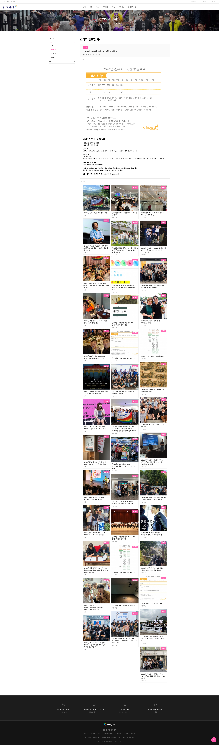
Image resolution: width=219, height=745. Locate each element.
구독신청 (53, 57)
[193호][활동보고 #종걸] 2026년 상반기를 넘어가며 (124, 214)
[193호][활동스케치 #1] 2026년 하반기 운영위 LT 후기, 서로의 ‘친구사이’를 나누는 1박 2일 (96, 285)
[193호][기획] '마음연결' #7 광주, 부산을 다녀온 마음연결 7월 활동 (95, 322)
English (194, 1)
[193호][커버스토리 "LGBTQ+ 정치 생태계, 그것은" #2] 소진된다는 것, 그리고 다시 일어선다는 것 (125, 250)
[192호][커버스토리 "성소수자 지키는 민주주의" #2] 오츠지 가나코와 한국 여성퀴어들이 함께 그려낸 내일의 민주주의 (124, 429)
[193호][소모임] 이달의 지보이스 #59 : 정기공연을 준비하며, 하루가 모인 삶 (94, 357)
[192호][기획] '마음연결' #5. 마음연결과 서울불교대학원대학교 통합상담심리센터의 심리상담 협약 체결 (95, 570)
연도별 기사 (117, 24)
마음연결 (51, 38)
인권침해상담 (132, 7)
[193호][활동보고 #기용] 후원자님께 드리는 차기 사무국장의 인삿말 (153, 214)
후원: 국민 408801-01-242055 (9, 1)
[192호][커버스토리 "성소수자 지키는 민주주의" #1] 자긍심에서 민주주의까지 (95, 428)
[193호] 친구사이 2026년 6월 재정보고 (152, 356)
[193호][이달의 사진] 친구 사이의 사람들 (95, 213)
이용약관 (86, 734)
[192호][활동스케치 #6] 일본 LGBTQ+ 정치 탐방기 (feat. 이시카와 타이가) (94, 534)
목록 (83, 181)
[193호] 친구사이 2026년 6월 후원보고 (123, 358)
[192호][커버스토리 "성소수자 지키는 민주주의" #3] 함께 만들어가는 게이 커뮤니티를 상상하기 (152, 462)
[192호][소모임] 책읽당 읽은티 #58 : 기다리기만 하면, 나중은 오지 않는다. (151, 534)
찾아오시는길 (117, 734)
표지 (52, 45)
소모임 (62, 61)
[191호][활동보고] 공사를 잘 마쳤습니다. (124, 605)
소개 (84, 7)
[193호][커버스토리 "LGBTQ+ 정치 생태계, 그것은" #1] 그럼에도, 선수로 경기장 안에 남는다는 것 (96, 248)
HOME (101, 24)
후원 (113, 7)
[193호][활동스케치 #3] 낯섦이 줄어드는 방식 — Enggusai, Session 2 (153, 286)
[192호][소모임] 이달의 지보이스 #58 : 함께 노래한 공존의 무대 (123, 538)
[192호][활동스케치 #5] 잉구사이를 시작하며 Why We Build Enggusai (122, 502)
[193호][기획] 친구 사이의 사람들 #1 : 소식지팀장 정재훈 (152, 322)
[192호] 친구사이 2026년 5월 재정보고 (123, 572)
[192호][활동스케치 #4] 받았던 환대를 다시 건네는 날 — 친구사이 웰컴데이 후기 (153, 498)
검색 (214, 1)
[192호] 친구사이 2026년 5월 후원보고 (152, 603)
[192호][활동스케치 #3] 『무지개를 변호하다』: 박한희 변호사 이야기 (93, 498)
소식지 (110, 24)
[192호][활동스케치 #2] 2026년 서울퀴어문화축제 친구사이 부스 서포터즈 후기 (124, 466)
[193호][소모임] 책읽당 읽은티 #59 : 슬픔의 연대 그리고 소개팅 (123, 324)
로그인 (204, 1)
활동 (91, 7)
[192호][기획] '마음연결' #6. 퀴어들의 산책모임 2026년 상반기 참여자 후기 (152, 569)
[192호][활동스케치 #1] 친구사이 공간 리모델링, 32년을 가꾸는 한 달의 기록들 (94, 463)
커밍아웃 (105, 7)
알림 (97, 7)
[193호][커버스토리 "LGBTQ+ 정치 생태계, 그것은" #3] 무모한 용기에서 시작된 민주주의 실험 (153, 250)
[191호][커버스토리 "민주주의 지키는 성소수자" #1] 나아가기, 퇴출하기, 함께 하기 (152, 639)
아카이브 (121, 7)
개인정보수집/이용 (107, 734)
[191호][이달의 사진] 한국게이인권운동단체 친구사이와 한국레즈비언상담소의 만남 (93, 607)
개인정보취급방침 (95, 734)
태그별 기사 (54, 53)
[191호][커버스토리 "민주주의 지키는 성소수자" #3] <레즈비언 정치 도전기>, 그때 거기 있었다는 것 (95, 645)
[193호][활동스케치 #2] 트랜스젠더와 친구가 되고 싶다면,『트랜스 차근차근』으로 (124, 287)
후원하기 (126, 734)
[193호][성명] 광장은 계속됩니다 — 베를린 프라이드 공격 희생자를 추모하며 (95, 392)
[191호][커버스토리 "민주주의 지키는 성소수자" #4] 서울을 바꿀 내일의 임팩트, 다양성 (153, 676)
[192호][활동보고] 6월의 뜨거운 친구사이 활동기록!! (153, 426)
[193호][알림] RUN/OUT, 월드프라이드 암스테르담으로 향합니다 (152, 390)
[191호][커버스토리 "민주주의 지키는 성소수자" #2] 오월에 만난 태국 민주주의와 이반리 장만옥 (124, 641)
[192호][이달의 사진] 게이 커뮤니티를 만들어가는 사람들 (123, 392)
